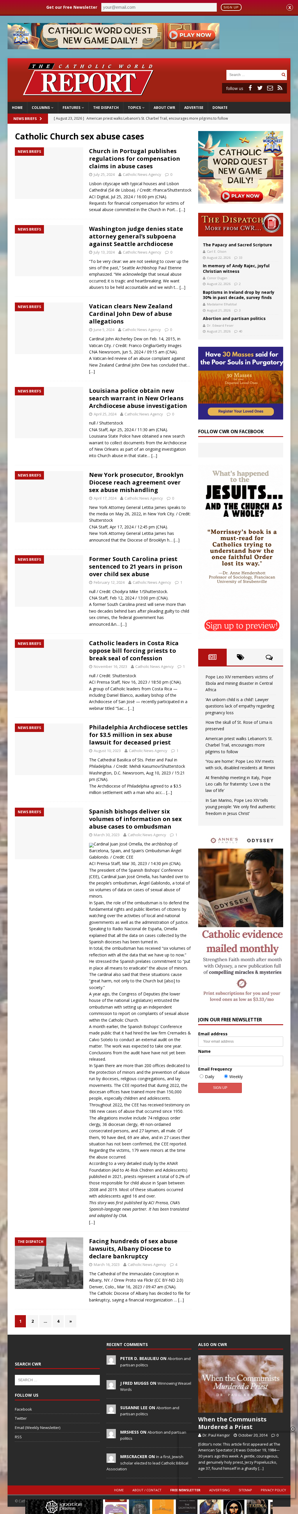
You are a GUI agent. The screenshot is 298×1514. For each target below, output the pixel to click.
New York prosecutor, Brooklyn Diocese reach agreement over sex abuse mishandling (136, 482)
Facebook (23, 1409)
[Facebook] (250, 88)
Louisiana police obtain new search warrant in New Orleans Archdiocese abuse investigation (138, 398)
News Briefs (25, 118)
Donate (220, 107)
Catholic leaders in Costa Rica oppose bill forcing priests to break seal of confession (134, 650)
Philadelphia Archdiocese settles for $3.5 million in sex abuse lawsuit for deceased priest (138, 734)
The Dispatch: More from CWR (240, 224)
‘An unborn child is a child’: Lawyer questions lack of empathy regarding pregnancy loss (239, 706)
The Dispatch (106, 107)
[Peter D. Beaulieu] (111, 1361)
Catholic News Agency (142, 174)
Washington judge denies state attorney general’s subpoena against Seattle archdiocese (136, 236)
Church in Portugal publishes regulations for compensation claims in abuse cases (134, 158)
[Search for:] (253, 74)
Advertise (193, 107)
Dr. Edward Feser (220, 325)
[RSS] (280, 88)
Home (17, 107)
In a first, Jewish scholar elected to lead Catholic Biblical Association (147, 1462)
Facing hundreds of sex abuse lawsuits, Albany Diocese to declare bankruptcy (133, 1248)
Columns (41, 107)
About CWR (164, 107)
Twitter (21, 1418)
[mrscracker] (111, 1459)
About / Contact (147, 1490)
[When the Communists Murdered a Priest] (240, 1383)
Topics (134, 107)
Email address (213, 1034)
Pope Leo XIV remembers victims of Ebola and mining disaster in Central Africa (239, 683)
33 (240, 257)
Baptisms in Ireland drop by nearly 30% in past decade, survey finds (238, 294)
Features (71, 107)
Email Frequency (215, 1069)
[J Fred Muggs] (111, 1386)
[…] (182, 209)
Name (204, 1051)
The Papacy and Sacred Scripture (237, 244)
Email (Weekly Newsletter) (37, 1427)
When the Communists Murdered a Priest (232, 1423)
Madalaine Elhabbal (222, 304)
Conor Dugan (217, 278)
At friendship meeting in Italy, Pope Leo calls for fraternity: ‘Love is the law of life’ (238, 784)
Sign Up (231, 7)
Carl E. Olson (216, 251)
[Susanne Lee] (111, 1410)
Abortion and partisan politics (234, 318)
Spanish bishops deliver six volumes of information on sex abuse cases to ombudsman (135, 818)
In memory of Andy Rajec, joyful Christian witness (236, 268)
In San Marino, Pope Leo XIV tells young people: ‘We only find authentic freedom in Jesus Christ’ (240, 806)
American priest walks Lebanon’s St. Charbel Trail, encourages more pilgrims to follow (239, 745)
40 (240, 331)
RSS (18, 1436)
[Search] (283, 74)
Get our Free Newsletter (71, 7)
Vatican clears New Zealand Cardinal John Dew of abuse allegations (131, 313)
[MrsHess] (111, 1435)
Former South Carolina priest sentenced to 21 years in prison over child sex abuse (135, 566)
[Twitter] (260, 88)
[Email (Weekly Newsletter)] (270, 88)
